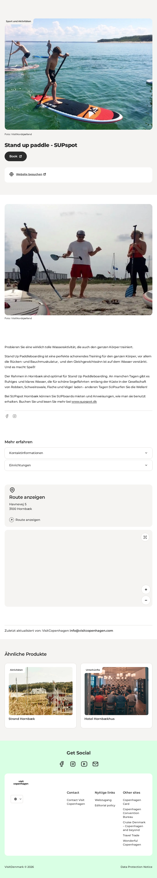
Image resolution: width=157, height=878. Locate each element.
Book (13, 156)
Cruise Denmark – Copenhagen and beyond (134, 826)
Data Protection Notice (136, 867)
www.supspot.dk (84, 401)
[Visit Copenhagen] (21, 783)
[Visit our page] (73, 764)
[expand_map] (145, 537)
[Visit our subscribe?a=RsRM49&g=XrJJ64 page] (95, 764)
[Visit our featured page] (84, 764)
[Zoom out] (145, 600)
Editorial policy (105, 805)
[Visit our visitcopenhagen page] (61, 764)
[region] (78, 568)
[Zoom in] (145, 589)
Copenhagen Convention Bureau (132, 813)
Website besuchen (29, 174)
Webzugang (103, 800)
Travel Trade (131, 835)
